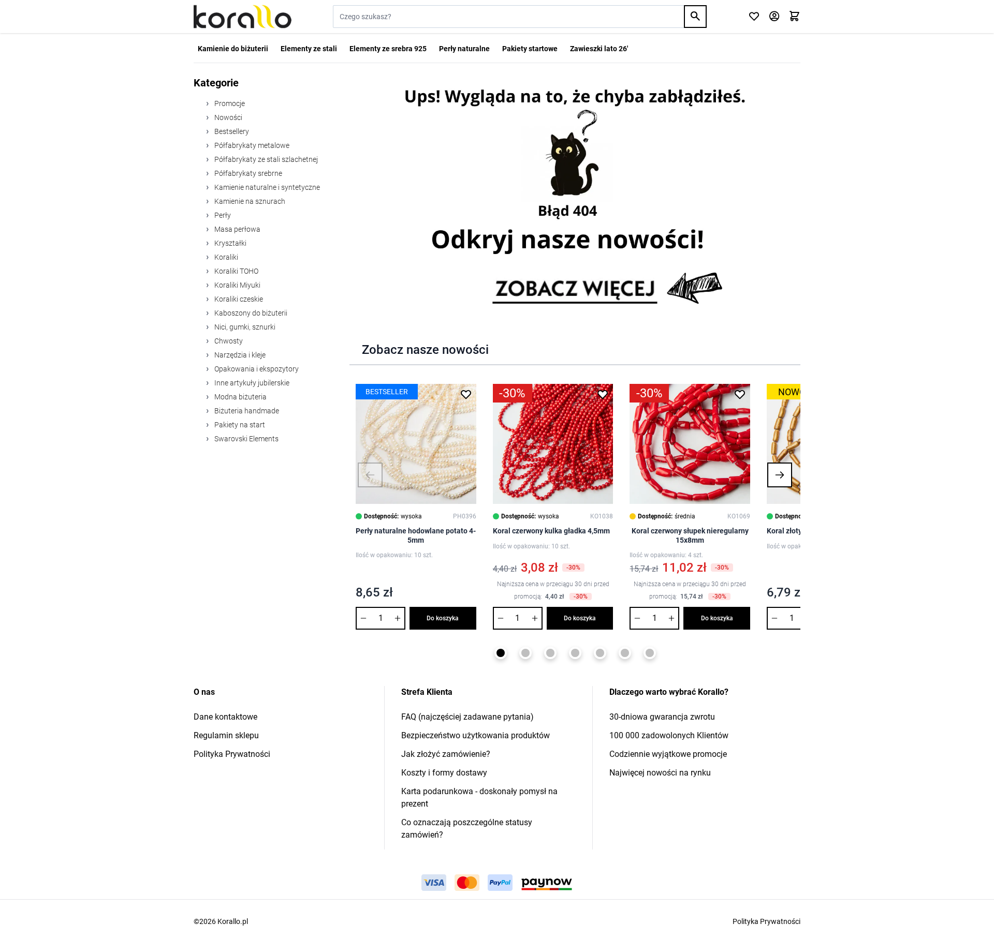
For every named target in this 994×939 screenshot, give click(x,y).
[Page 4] (575, 653)
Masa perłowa (236, 229)
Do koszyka (443, 618)
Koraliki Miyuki (236, 285)
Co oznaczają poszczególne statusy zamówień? (466, 828)
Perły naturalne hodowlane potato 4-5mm (416, 535)
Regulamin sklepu (226, 735)
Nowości (227, 117)
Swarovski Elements (246, 439)
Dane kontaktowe (225, 717)
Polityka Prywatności (232, 754)
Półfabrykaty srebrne (247, 173)
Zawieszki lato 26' (599, 48)
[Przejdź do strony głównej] (242, 16)
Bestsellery (231, 131)
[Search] (695, 16)
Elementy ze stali (309, 48)
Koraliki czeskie (238, 299)
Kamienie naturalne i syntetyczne (266, 187)
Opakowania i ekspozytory (256, 369)
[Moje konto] (774, 17)
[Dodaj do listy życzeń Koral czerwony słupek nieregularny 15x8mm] (740, 394)
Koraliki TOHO (235, 271)
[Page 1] (500, 653)
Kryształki (229, 243)
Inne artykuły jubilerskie (251, 383)
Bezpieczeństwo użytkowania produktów (475, 735)
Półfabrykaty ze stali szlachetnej (265, 159)
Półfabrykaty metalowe (251, 145)
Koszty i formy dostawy (444, 773)
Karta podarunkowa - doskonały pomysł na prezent (479, 797)
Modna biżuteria (240, 397)
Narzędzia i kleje (239, 355)
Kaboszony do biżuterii (250, 313)
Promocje (229, 103)
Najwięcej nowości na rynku (660, 773)
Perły (222, 215)
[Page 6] (625, 653)
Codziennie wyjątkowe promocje (668, 754)
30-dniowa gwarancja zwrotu (662, 717)
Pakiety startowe (530, 48)
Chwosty (228, 341)
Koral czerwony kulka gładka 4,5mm (551, 531)
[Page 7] (650, 653)
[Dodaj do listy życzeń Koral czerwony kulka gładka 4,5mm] (602, 394)
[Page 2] (525, 653)
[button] (370, 475)
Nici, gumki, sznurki (244, 327)
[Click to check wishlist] (754, 17)
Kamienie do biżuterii (233, 48)
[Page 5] (600, 653)
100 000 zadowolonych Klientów (668, 735)
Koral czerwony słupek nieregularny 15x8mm (690, 535)
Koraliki (225, 257)
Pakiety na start (239, 425)
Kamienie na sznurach (249, 201)
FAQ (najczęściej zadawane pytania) (467, 717)
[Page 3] (550, 653)
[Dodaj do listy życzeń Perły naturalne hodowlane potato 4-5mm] (466, 394)
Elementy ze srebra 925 (388, 48)
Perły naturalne (464, 48)
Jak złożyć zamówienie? (445, 754)
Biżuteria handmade (246, 411)
